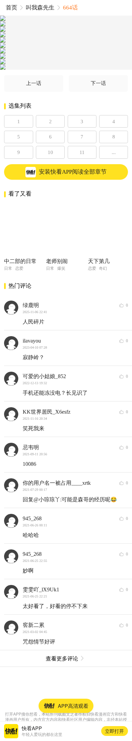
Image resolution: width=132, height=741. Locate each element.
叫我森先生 (40, 7)
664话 (70, 7)
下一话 (98, 83)
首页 (11, 7)
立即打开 (114, 730)
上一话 (33, 83)
